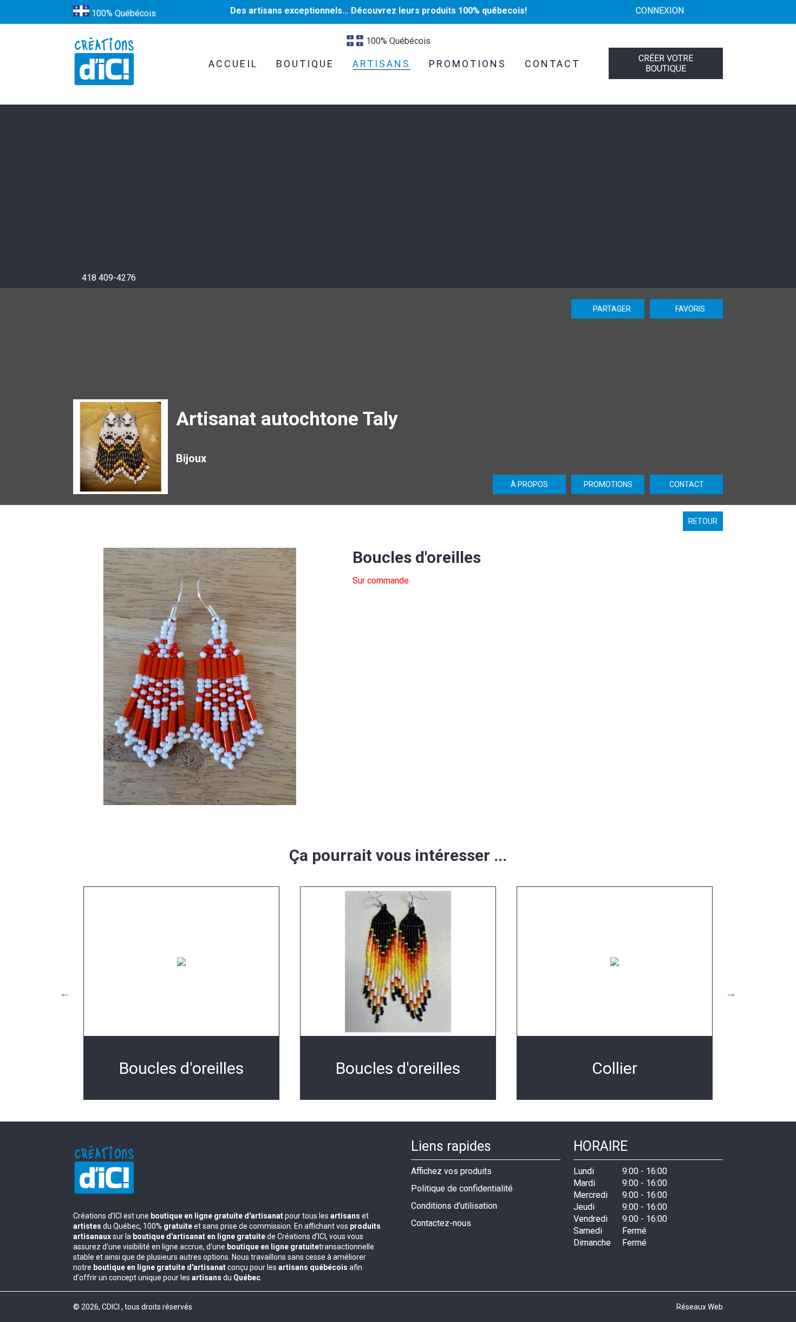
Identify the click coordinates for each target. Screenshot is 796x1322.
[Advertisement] (398, 191)
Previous (65, 993)
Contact (686, 484)
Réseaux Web (699, 1306)
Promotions (608, 484)
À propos (529, 484)
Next (731, 993)
